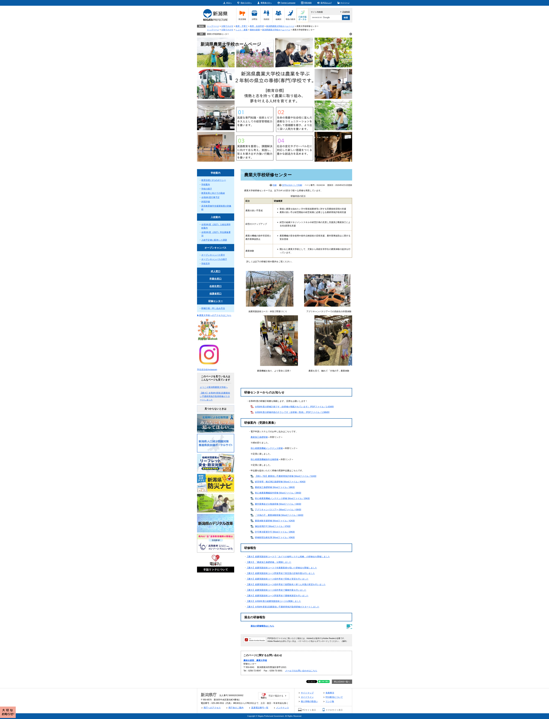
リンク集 (330, 701)
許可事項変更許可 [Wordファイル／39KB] (275, 532)
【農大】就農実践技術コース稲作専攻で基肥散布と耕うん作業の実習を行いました (286, 584)
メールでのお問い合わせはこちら (301, 670)
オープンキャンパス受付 (213, 255)
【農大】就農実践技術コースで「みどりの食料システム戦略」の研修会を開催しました (288, 556)
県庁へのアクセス (212, 707)
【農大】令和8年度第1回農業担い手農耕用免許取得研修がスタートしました (282, 607)
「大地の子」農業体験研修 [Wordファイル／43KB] (279, 515)
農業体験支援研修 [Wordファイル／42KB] (275, 520)
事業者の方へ (266, 3)
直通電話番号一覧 (259, 707)
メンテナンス (282, 707)
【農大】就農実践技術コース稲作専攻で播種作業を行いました (276, 590)
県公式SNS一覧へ (342, 682)
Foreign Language (288, 3)
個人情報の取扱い (309, 701)
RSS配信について (334, 697)
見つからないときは (215, 408)
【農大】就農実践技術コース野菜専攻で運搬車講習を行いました (277, 595)
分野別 (254, 19)
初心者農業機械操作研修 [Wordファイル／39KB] (278, 493)
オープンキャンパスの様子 (214, 259)
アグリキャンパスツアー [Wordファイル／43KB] (278, 509)
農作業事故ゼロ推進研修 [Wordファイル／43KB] (278, 504)
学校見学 (205, 263)
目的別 (266, 19)
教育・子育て (242, 26)
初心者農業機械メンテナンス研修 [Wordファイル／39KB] (282, 498)
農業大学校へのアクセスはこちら (215, 315)
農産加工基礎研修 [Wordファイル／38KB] (275, 487)
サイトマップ (307, 693)
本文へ (229, 3)
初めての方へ (246, 3)
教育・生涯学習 (257, 26)
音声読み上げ (326, 3)
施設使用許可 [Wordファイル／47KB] (272, 526)
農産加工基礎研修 (259, 437)
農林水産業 (255, 30)
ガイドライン (307, 697)
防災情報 (242, 19)
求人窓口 (215, 271)
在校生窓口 (215, 286)
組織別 (278, 19)
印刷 (275, 185)
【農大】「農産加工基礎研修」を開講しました (268, 562)
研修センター (215, 301)
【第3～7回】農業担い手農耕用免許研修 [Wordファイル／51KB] (285, 476)
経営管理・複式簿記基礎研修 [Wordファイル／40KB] (280, 481)
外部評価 (205, 201)
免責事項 (330, 693)
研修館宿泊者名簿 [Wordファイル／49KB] (275, 537)
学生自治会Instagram (207, 369)
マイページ (345, 3)
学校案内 (215, 173)
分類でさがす (227, 26)
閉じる (350, 34)
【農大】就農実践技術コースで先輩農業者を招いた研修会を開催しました (281, 567)
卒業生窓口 (215, 278)
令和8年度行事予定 (210, 197)
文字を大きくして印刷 (292, 185)
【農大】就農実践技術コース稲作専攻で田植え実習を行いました (277, 579)
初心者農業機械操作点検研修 (265, 459)
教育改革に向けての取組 (213, 193)
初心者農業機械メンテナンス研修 (267, 448)
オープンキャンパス (215, 247)
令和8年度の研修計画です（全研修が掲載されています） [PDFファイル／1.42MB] (294, 406)
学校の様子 (206, 189)
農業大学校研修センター (218, 34)
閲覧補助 (308, 3)
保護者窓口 (215, 293)
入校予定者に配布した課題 (214, 240)
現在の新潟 (290, 19)
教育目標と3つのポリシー (213, 180)
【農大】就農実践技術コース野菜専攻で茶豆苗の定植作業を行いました (280, 573)
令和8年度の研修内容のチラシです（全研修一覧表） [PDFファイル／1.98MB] (292, 412)
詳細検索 (346, 12)
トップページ (213, 26)
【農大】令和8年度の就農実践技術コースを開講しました (273, 601)
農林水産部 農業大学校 (255, 660)
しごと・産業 (242, 30)
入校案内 (215, 217)
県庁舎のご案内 (235, 707)
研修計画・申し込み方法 (213, 308)
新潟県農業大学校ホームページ (280, 26)
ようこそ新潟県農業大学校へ (214, 387)
